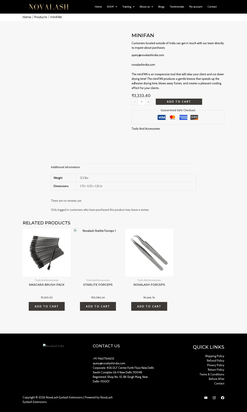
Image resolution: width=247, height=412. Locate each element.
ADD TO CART (149, 306)
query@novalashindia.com (148, 55)
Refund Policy (215, 360)
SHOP (110, 6)
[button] (112, 7)
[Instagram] (214, 397)
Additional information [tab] (65, 167)
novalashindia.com (143, 64)
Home (98, 6)
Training (126, 6)
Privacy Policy (215, 365)
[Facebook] (222, 397)
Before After (216, 379)
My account (195, 6)
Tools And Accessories (146, 128)
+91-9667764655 (103, 358)
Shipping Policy (214, 356)
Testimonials (177, 6)
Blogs (161, 6)
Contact (212, 6)
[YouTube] (206, 397)
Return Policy (216, 369)
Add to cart (179, 101)
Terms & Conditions (211, 374)
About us (144, 6)
